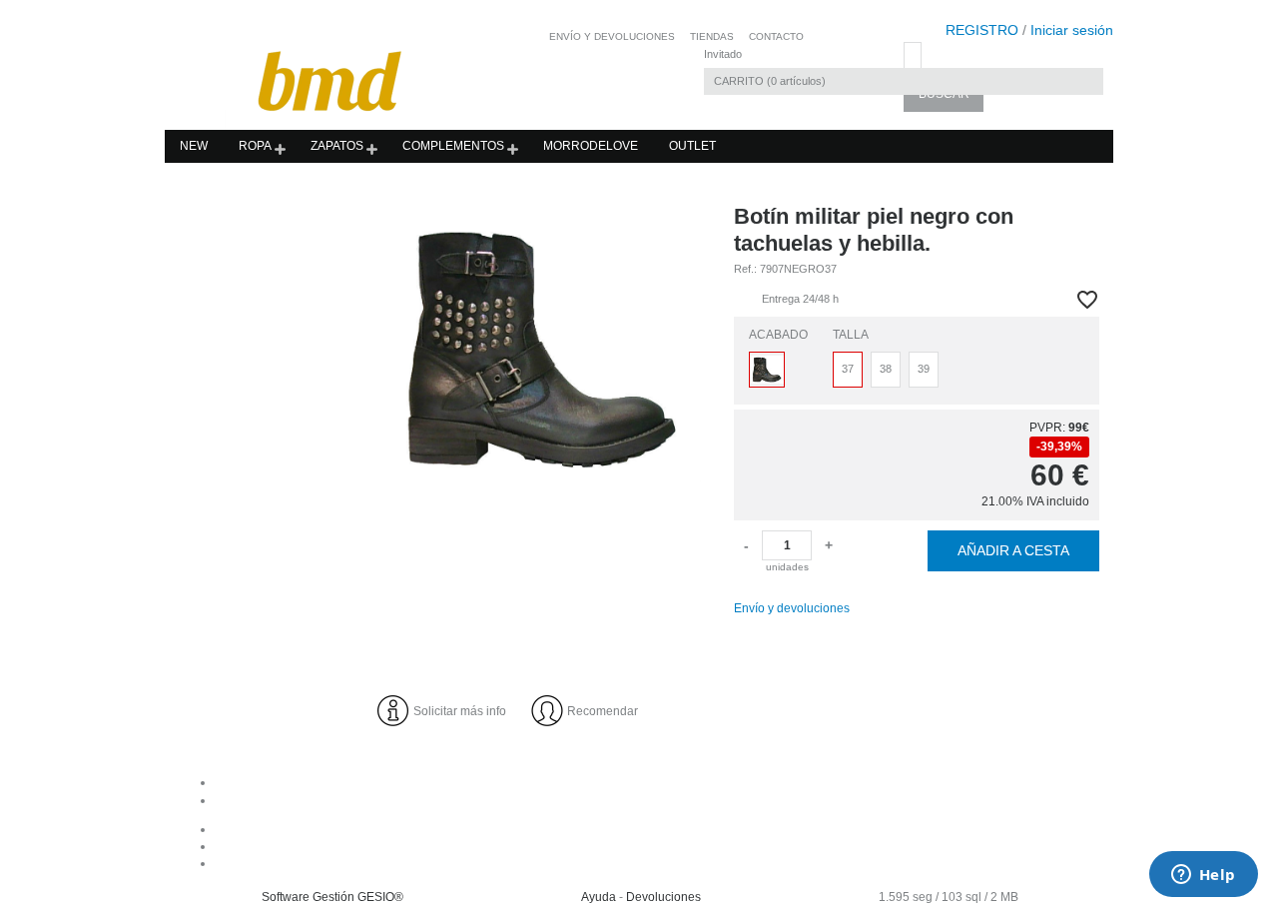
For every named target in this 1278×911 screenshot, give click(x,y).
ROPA (255, 146)
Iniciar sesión (1071, 30)
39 (924, 369)
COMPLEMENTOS (453, 146)
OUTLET (692, 146)
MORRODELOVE (590, 146)
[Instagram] (659, 846)
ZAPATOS (337, 146)
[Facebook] (659, 829)
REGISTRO (982, 30)
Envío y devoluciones (792, 608)
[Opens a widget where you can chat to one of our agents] (1203, 876)
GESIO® (380, 897)
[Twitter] (659, 863)
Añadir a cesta (1013, 550)
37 (848, 369)
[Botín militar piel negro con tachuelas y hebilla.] (540, 348)
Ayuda (598, 897)
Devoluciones (663, 897)
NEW (194, 146)
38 (886, 369)
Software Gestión (308, 897)
